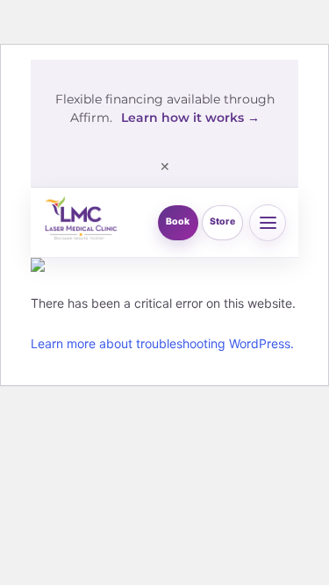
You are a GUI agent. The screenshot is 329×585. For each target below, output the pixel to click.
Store (222, 221)
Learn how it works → (190, 117)
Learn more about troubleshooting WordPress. (162, 343)
